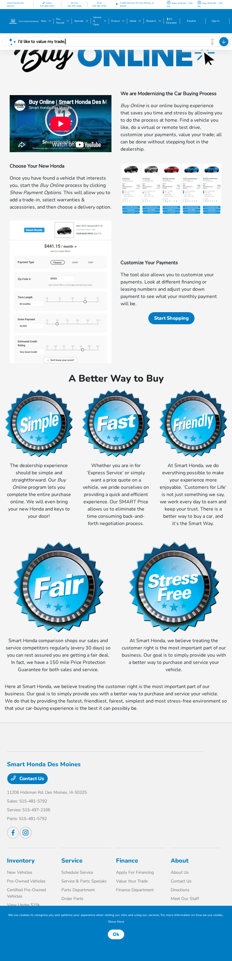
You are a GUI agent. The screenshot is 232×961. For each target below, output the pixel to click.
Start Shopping (171, 318)
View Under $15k (23, 905)
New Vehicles (19, 872)
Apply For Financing (135, 872)
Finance (127, 861)
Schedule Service (77, 872)
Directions (180, 890)
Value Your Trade (132, 881)
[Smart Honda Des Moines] (23, 21)
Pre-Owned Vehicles (26, 881)
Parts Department (78, 890)
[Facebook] (13, 833)
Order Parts (72, 899)
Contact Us (31, 778)
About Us (180, 872)
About (179, 861)
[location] (117, 4)
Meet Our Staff (185, 899)
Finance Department (135, 890)
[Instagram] (26, 833)
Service (71, 861)
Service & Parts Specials (84, 881)
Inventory (21, 861)
